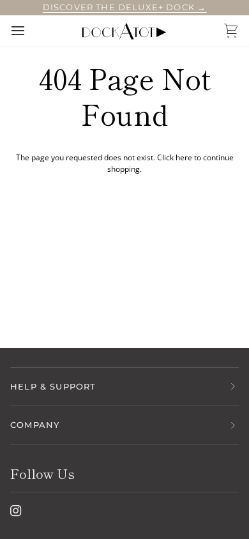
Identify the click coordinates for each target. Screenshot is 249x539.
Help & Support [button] (53, 386)
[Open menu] (29, 30)
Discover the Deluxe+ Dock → (125, 7)
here (184, 157)
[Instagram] (16, 511)
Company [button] (34, 425)
